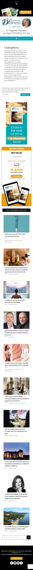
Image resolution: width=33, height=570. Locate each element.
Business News (13, 304)
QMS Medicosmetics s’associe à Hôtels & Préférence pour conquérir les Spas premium (17, 333)
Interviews (12, 500)
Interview (11, 337)
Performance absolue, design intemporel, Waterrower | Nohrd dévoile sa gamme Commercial (17, 399)
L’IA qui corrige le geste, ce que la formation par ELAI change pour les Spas (16, 431)
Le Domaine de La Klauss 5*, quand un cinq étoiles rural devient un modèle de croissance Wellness (17, 464)
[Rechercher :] (11, 94)
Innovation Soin (9, 240)
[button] (16, 4)
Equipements (21, 403)
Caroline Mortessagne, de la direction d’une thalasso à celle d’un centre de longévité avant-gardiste (16, 496)
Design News (12, 468)
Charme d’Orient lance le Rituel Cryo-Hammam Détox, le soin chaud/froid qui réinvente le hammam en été (16, 270)
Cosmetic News (13, 403)
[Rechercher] (28, 537)
